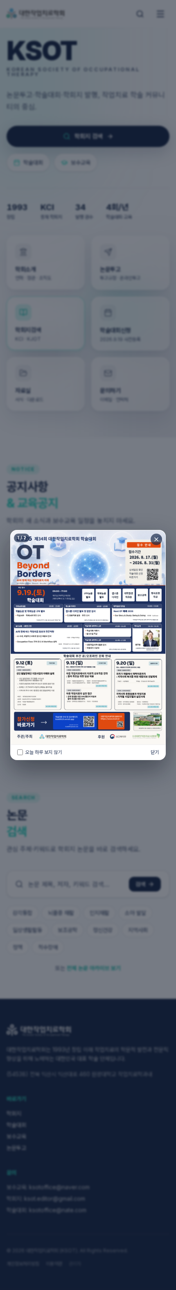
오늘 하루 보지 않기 (43, 752)
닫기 (155, 752)
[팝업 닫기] (156, 539)
